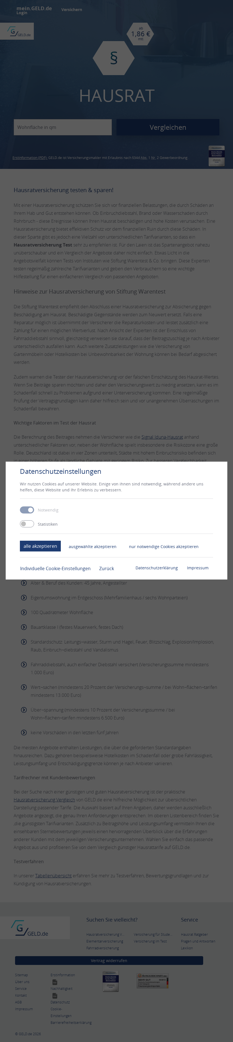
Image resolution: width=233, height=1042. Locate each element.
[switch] (27, 523)
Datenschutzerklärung (157, 567)
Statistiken (48, 524)
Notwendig (48, 510)
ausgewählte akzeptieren (92, 546)
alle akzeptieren (40, 546)
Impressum (198, 567)
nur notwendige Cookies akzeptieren (164, 546)
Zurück (106, 568)
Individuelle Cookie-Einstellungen (55, 568)
